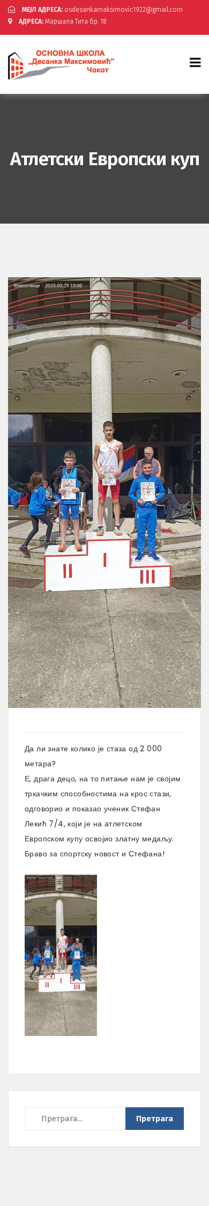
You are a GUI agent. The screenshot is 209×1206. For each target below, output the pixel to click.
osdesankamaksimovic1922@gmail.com (102, 9)
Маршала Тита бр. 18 (63, 21)
